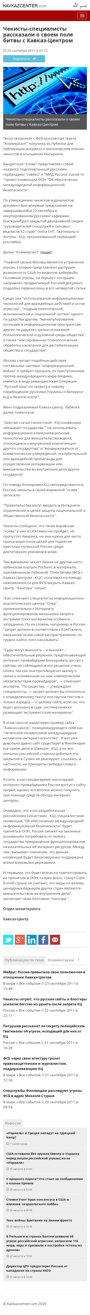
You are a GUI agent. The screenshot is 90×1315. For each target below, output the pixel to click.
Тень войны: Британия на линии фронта (39, 1223)
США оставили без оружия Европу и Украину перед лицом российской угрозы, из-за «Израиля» (42, 1161)
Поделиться (22, 59)
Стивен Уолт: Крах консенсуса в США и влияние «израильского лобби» (37, 1204)
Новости (13, 1123)
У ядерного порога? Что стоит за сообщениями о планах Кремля (44, 1184)
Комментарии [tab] (63, 960)
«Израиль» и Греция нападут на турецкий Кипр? (40, 1138)
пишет (46, 252)
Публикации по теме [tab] (24, 960)
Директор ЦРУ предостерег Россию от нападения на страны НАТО (37, 1271)
